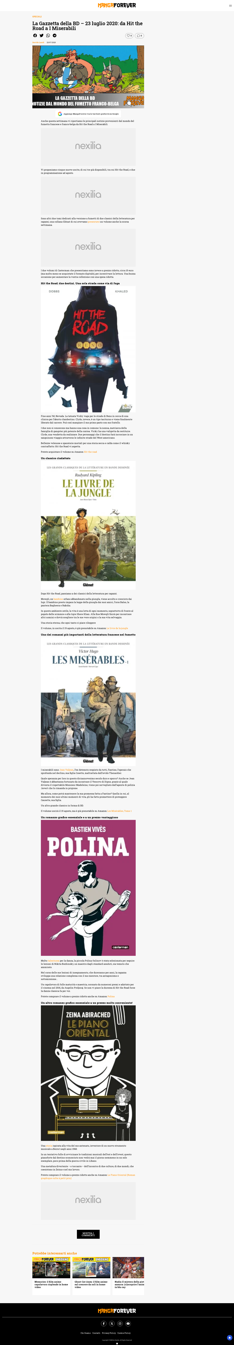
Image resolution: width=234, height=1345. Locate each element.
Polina (111, 996)
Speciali (37, 16)
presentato (94, 221)
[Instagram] (118, 1322)
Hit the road (90, 451)
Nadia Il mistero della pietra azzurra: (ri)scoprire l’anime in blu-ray (130, 1284)
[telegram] (54, 37)
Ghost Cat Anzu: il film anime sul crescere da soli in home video (91, 1284)
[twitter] (41, 37)
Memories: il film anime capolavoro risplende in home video (51, 1284)
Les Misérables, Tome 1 (119, 810)
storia (49, 1145)
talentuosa (53, 960)
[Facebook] (102, 1322)
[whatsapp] (48, 37)
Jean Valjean (66, 769)
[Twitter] (110, 1322)
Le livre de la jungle (117, 628)
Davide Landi (38, 42)
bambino (58, 599)
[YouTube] (126, 1322)
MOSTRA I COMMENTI (88, 1234)
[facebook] (35, 37)
